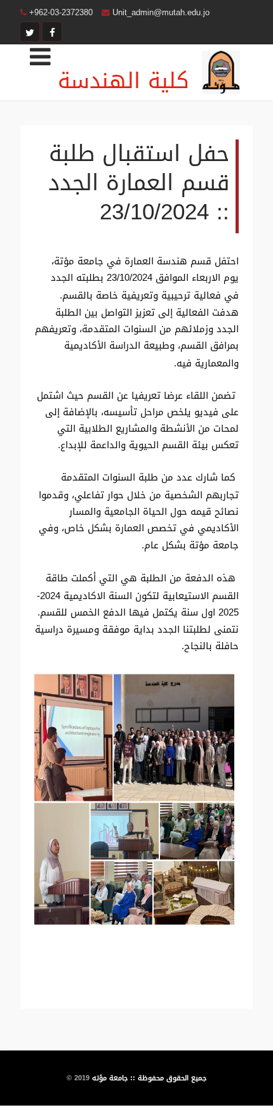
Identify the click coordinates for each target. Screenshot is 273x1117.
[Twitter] (29, 31)
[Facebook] (52, 31)
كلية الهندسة (123, 80)
